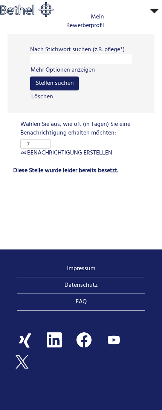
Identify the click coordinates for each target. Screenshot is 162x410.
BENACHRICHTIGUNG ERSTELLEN (69, 153)
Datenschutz (81, 285)
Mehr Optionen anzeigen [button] (63, 70)
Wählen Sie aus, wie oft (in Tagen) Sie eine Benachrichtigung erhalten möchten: (75, 129)
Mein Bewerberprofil (85, 21)
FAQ (81, 302)
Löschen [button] (42, 97)
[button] (135, 11)
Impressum (81, 269)
